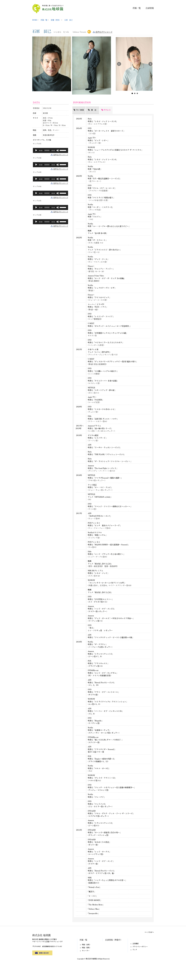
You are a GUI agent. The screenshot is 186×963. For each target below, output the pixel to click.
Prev (119, 64)
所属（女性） (86, 944)
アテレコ (103, 108)
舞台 (88, 108)
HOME (34, 20)
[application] (50, 150)
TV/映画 (75, 108)
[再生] (36, 150)
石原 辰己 (68, 20)
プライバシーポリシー (140, 946)
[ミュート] (57, 150)
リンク (134, 949)
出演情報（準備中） (113, 940)
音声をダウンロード (103, 32)
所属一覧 (137, 8)
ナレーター (85, 950)
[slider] (63, 150)
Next (150, 64)
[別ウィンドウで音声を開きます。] (89, 31)
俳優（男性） (56, 20)
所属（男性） (86, 947)
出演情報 (150, 8)
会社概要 (135, 943)
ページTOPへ (149, 932)
